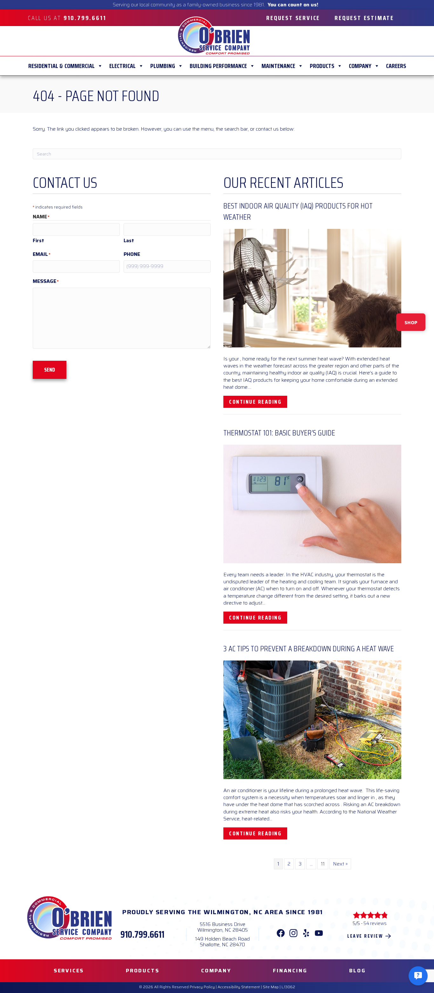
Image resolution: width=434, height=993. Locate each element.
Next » (340, 864)
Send (49, 369)
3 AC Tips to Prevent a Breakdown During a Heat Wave (308, 648)
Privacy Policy (202, 987)
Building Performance (218, 66)
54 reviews (375, 923)
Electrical (122, 66)
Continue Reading (258, 401)
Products (322, 66)
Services (69, 971)
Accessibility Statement (239, 987)
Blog (357, 971)
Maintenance (278, 66)
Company (360, 66)
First (38, 240)
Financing (290, 971)
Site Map (271, 987)
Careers (396, 66)
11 (323, 864)
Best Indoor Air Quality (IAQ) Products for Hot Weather (298, 211)
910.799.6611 (142, 934)
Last (129, 240)
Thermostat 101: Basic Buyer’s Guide (279, 433)
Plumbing (162, 66)
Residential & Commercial (61, 66)
